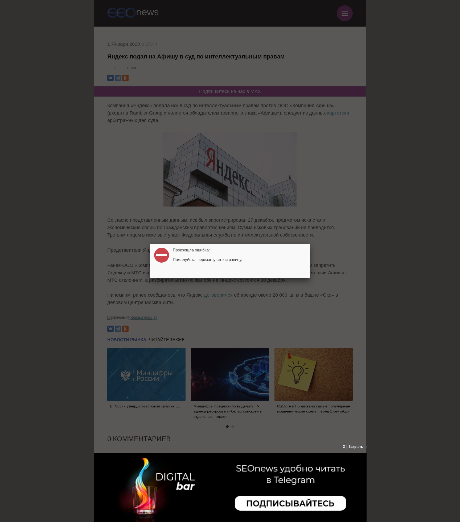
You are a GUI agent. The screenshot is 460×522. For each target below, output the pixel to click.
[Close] (310, 244)
